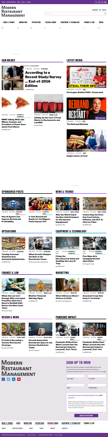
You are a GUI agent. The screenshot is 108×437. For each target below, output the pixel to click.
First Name (70, 379)
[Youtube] (105, 2)
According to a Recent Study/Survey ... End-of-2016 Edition (43, 79)
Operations (44, 69)
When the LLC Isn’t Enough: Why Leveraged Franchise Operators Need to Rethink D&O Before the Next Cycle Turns (13, 302)
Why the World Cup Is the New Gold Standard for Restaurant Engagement (67, 218)
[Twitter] (99, 2)
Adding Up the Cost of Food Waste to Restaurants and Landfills (47, 120)
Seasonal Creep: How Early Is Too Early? (93, 297)
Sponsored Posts (19, 213)
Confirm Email (93, 388)
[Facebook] (96, 2)
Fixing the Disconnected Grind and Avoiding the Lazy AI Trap (67, 260)
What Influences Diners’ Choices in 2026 (67, 297)
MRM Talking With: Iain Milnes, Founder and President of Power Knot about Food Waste (14, 123)
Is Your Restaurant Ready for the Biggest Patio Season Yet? (39, 219)
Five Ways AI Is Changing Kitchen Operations (91, 258)
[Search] (105, 13)
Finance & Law (53, 115)
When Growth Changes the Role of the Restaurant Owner (40, 256)
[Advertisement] (54, 41)
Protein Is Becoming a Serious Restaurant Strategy (12, 342)
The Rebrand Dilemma (77, 124)
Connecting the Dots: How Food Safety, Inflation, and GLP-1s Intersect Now (93, 218)
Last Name (91, 379)
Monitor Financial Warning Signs (37, 297)
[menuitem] (3, 2)
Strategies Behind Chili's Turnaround (85, 92)
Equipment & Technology (20, 116)
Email (68, 388)
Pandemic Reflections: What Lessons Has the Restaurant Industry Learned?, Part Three (67, 346)
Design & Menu (21, 337)
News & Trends (75, 212)
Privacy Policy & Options (95, 371)
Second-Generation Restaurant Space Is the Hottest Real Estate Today (40, 344)
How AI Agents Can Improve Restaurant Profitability (11, 219)
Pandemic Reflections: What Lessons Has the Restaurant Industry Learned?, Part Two (94, 346)
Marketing (74, 293)
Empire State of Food (77, 156)
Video (84, 89)
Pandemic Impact (73, 338)
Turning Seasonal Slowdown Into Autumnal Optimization (13, 256)
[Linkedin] (102, 2)
